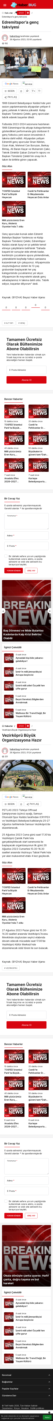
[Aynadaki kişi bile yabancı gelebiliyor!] (26, 658)
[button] (3, 12)
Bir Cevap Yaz (12, 498)
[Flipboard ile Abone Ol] (27, 83)
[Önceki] (3, 610)
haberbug (15, 36)
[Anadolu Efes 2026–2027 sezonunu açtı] (14, 470)
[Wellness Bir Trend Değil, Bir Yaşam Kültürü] (26, 713)
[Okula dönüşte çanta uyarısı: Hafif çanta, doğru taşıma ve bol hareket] (26, 1256)
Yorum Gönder (14, 571)
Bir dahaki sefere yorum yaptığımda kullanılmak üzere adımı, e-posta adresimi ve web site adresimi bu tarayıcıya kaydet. (27, 560)
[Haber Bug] (23, 5)
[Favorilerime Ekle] (21, 90)
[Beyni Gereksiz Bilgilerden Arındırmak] (26, 699)
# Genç (21, 323)
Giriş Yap (31, 571)
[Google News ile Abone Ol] (11, 83)
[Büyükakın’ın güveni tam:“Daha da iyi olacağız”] (39, 443)
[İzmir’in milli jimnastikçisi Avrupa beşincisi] (26, 672)
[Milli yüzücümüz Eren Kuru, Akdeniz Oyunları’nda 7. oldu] (14, 214)
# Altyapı (8, 323)
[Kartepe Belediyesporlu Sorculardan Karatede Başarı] (39, 470)
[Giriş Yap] (9, 12)
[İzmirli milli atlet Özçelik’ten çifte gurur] (26, 686)
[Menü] (4, 5)
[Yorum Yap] (27, 90)
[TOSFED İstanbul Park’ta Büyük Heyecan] (14, 185)
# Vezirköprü (10, 968)
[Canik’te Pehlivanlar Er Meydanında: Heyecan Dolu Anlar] (39, 185)
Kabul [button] (47, 1417)
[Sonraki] (49, 610)
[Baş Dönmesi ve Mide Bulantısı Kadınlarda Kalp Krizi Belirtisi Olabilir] (26, 610)
